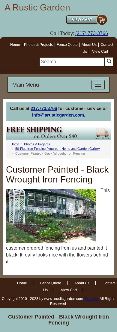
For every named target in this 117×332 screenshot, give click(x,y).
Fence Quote (67, 45)
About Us (89, 45)
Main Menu (25, 85)
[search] (72, 62)
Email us (92, 299)
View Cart (100, 51)
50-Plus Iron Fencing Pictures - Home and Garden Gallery (57, 148)
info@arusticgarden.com (58, 114)
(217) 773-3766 (91, 33)
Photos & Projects (38, 45)
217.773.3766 (44, 108)
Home (15, 45)
